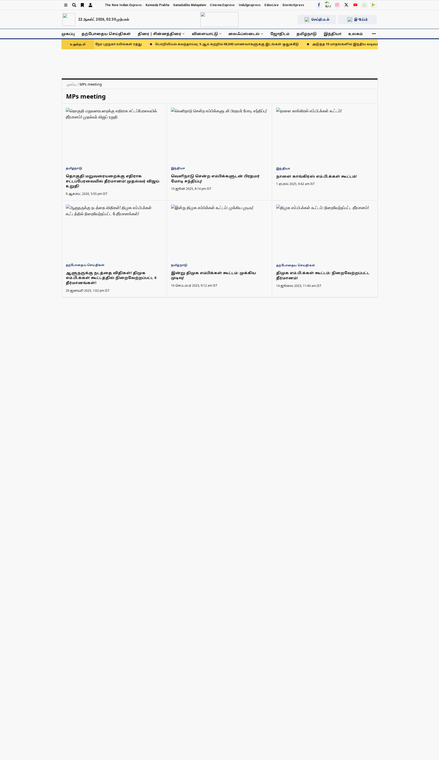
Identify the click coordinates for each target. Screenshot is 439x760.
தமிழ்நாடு (306, 33)
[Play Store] (374, 5)
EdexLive (271, 5)
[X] (346, 5)
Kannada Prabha (157, 5)
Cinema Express (222, 5)
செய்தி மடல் (320, 19)
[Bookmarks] (82, 5)
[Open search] (74, 5)
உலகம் (355, 33)
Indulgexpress (250, 5)
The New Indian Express (123, 5)
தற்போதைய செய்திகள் (106, 33)
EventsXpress (293, 5)
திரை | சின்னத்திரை (159, 33)
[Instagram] (337, 5)
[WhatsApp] (365, 5)
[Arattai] (328, 4)
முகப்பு (68, 33)
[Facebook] (319, 5)
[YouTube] (355, 5)
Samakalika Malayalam (189, 5)
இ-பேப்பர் (361, 19)
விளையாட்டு (205, 33)
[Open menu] (65, 5)
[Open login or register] (90, 5)
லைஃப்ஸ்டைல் (244, 33)
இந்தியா (332, 33)
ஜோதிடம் (280, 33)
